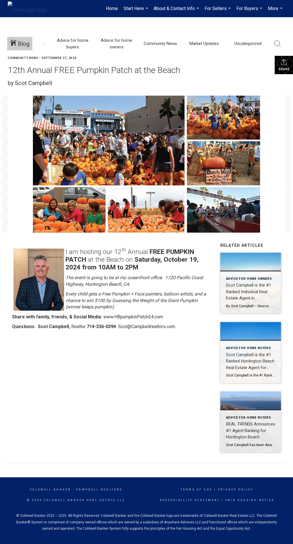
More (276, 11)
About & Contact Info (177, 11)
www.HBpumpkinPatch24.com (133, 317)
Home (112, 8)
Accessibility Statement (190, 500)
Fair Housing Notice (249, 500)
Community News (23, 58)
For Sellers (218, 11)
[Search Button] (277, 44)
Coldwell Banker (50, 489)
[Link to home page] (30, 8)
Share (284, 69)
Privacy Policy (236, 489)
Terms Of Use (196, 489)
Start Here (136, 11)
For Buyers (250, 11)
